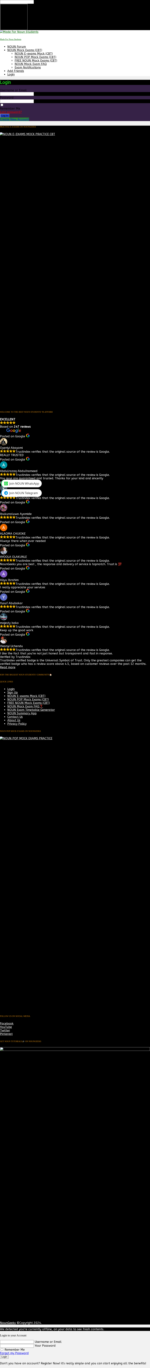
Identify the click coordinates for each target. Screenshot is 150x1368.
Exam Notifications (28, 67)
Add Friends (15, 71)
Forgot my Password (14, 1353)
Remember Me (10, 108)
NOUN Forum (16, 46)
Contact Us (15, 717)
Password (7, 97)
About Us (13, 720)
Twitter (5, 1030)
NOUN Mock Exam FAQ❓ (25, 706)
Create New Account (14, 119)
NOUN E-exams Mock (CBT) (34, 53)
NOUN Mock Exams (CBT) (24, 50)
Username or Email (13, 90)
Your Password (45, 1345)
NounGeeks (8, 1323)
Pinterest (6, 1034)
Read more (7, 667)
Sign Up (12, 692)
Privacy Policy (17, 723)
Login (11, 74)
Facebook (7, 1023)
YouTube (6, 1027)
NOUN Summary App (22, 713)
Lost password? (11, 112)
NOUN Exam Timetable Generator (31, 710)
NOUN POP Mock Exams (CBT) (35, 57)
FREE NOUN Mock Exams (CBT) (36, 60)
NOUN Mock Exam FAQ (31, 64)
